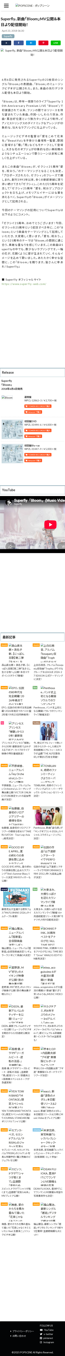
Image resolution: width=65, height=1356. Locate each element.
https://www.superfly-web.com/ (24, 284)
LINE (55, 42)
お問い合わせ (19, 1335)
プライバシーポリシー (23, 1331)
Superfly (8, 36)
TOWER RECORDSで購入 (39, 406)
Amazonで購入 (34, 412)
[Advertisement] (32, 66)
